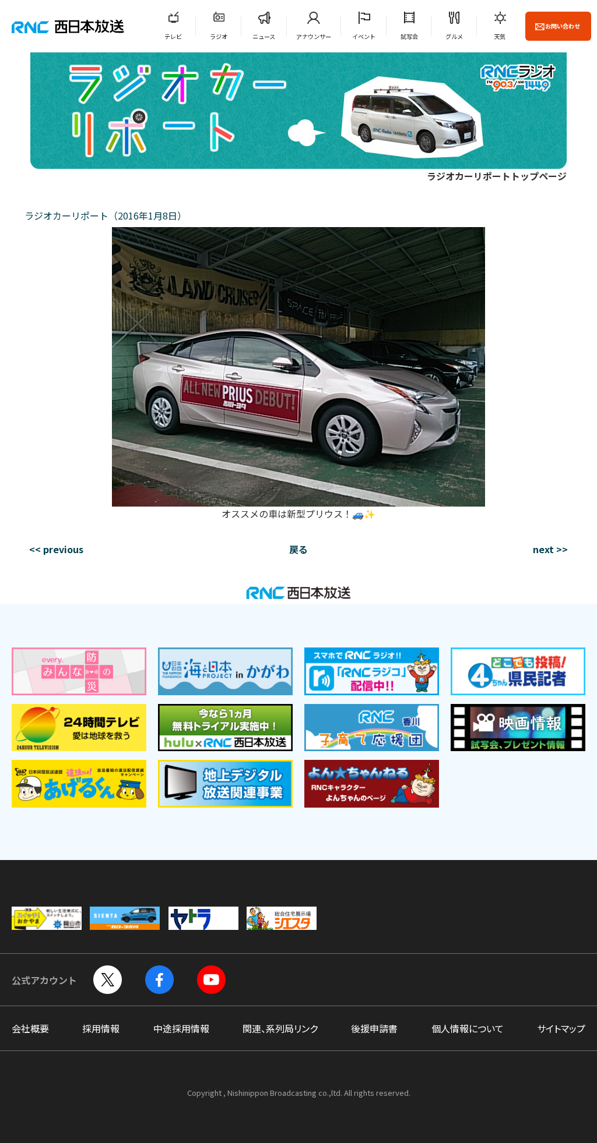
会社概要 (30, 1028)
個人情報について (467, 1028)
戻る (298, 549)
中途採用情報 (181, 1028)
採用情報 (101, 1028)
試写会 (409, 36)
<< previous (56, 549)
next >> (550, 549)
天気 (499, 36)
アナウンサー (313, 36)
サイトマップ (561, 1028)
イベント (363, 36)
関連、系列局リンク (280, 1028)
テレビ (173, 36)
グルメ (454, 36)
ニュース (263, 36)
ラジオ (218, 36)
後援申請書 (374, 1028)
